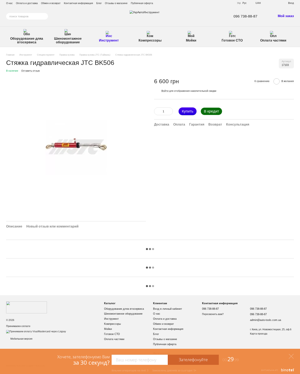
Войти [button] (165, 90)
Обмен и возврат (51, 3)
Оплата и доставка (27, 3)
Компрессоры (150, 40)
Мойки (191, 40)
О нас (9, 3)
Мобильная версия (21, 338)
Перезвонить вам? (213, 314)
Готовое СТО (232, 40)
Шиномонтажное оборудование (68, 40)
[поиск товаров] (44, 16)
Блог (99, 3)
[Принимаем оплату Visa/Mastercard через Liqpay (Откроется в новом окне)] (36, 331)
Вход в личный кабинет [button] (167, 308)
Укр (239, 3)
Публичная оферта (142, 3)
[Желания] (277, 3)
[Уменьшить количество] (157, 111)
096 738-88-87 (245, 16)
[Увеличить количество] (170, 111)
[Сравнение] (270, 3)
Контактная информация (78, 3)
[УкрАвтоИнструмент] (26, 307)
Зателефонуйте (193, 359)
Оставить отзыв (30, 70)
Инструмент (109, 40)
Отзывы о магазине (116, 3)
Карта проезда (258, 333)
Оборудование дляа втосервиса (26, 40)
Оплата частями (273, 40)
